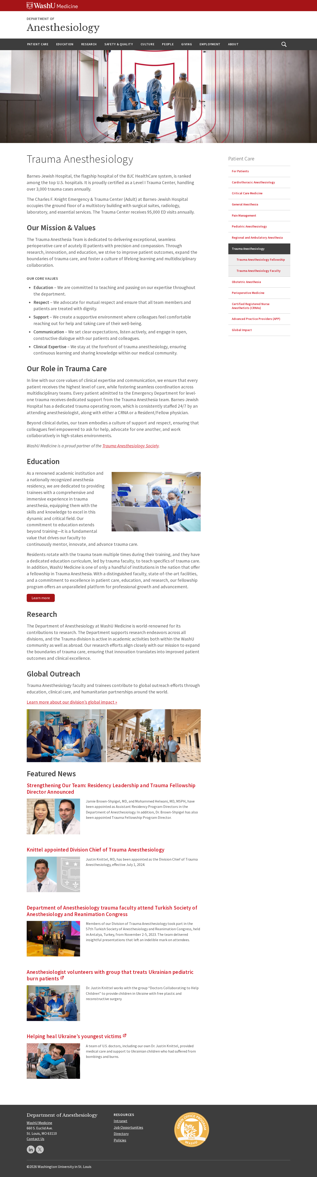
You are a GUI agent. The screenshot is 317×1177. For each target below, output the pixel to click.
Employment (210, 44)
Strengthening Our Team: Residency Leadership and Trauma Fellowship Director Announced (111, 788)
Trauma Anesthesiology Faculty (258, 271)
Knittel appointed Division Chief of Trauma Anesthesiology (95, 849)
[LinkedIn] (31, 1149)
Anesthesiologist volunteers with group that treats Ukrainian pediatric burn (110, 975)
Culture (148, 44)
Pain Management (244, 216)
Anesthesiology (63, 27)
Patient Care (38, 44)
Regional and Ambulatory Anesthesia (257, 238)
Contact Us (35, 1138)
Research (89, 44)
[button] (66, 735)
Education (65, 44)
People (168, 44)
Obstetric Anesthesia (246, 282)
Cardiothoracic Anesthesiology (253, 182)
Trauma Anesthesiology (248, 249)
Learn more (41, 597)
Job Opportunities (128, 1127)
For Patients (240, 171)
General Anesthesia (245, 204)
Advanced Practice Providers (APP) (256, 319)
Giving (186, 44)
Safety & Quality (118, 44)
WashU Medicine (39, 1122)
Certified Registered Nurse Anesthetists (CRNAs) (250, 306)
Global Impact (242, 330)
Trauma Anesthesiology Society (130, 446)
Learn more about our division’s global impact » (72, 702)
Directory (121, 1133)
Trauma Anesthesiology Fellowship (260, 260)
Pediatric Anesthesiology (249, 226)
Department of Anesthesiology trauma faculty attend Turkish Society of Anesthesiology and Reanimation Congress (112, 910)
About (233, 44)
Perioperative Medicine (248, 293)
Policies (120, 1140)
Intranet (120, 1120)
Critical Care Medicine (247, 193)
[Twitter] (40, 1149)
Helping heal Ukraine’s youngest (77, 1036)
